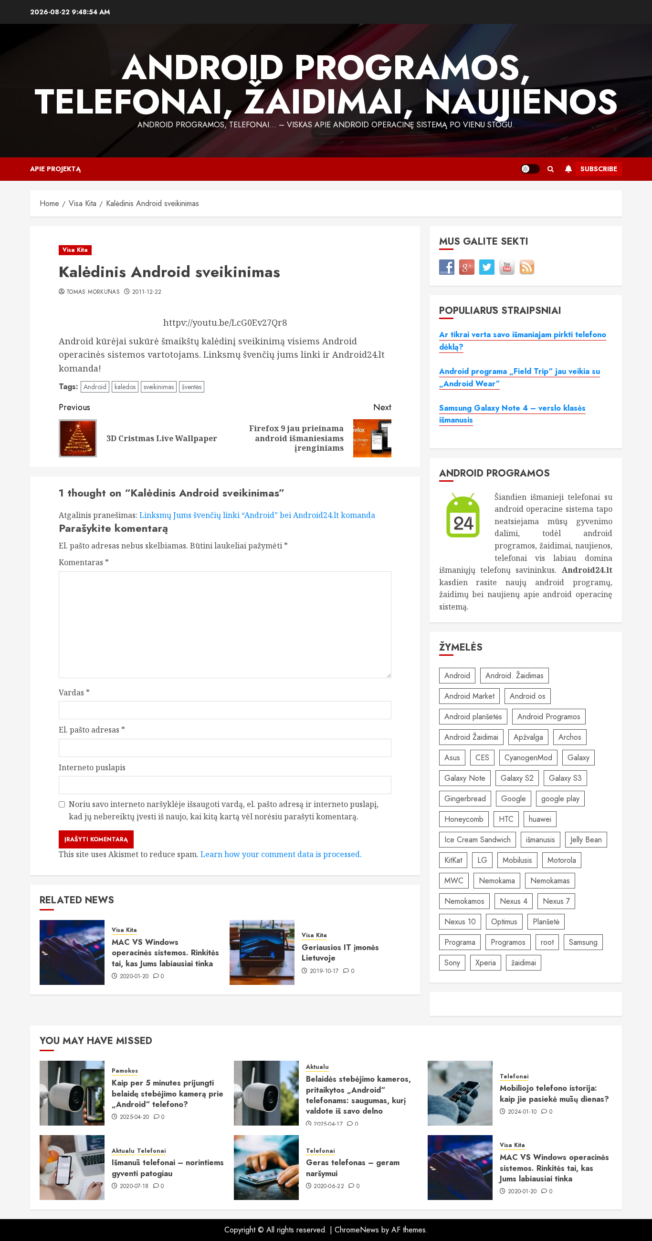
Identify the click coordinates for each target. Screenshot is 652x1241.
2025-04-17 (328, 1124)
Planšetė (546, 921)
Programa (459, 942)
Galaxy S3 (565, 778)
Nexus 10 (460, 921)
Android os (528, 696)
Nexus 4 (513, 901)
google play (560, 798)
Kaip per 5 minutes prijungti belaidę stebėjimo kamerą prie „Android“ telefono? (167, 1093)
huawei (540, 819)
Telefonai (514, 1077)
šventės (191, 387)
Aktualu (317, 1067)
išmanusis (540, 839)
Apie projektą (55, 169)
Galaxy (578, 757)
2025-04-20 (134, 1117)
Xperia (485, 962)
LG (482, 860)
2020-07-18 (134, 1186)
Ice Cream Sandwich (477, 839)
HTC (506, 819)
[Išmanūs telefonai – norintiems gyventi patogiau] (72, 1167)
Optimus (504, 921)
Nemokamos (464, 901)
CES (482, 757)
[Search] (551, 169)
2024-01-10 (522, 1112)
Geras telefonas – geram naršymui (353, 1168)
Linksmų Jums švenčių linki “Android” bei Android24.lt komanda (257, 515)
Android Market (469, 696)
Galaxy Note (464, 778)
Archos (569, 737)
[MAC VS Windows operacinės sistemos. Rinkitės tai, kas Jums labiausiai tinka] (72, 952)
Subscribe (598, 169)
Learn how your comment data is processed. (281, 854)
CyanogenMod (528, 757)
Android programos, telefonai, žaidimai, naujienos (326, 84)
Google (513, 798)
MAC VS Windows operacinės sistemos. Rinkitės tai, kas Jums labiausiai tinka (165, 953)
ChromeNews (357, 1229)
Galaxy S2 (517, 778)
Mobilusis (517, 860)
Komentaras (84, 562)
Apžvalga (528, 737)
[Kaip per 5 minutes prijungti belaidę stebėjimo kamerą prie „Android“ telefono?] (72, 1093)
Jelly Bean (586, 839)
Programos (508, 942)
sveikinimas (159, 387)
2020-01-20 (134, 977)
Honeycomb (464, 819)
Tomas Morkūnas (93, 292)
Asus (452, 757)
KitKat (453, 860)
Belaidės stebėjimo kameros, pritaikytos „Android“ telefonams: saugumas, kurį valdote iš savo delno (358, 1095)
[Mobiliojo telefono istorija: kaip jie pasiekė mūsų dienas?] (460, 1093)
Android (95, 387)
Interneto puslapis (92, 767)
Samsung (583, 942)
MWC (453, 880)
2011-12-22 (147, 292)
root (547, 942)
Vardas (74, 692)
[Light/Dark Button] (530, 169)
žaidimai (523, 962)
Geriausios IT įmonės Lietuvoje (340, 952)
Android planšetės (473, 716)
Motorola (561, 860)
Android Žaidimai (471, 737)
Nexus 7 (556, 901)
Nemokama (497, 880)
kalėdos (125, 387)
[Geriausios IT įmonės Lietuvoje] (262, 952)
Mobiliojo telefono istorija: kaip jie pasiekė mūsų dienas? (554, 1093)
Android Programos (548, 716)
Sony (452, 962)
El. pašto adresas (92, 729)
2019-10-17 (324, 971)
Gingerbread (465, 798)
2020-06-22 (329, 1186)
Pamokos (125, 1071)
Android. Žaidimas (514, 675)
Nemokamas (550, 880)
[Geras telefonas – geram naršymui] (266, 1167)
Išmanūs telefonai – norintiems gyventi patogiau (168, 1168)
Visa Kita (75, 250)
